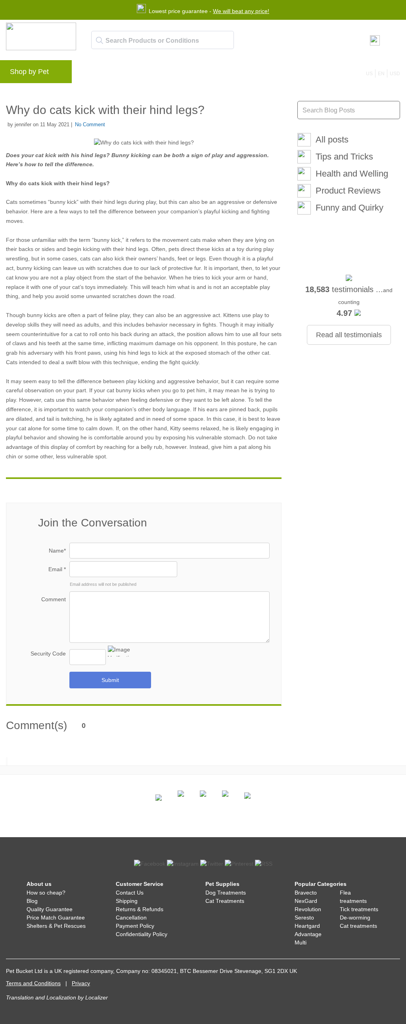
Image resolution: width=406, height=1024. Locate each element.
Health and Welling (352, 174)
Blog (122, 73)
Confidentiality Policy (141, 934)
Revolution (308, 909)
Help (207, 73)
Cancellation (131, 917)
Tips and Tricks (344, 156)
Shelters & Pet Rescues (56, 926)
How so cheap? (46, 892)
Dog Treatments (225, 892)
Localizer (96, 997)
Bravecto (306, 892)
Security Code (48, 653)
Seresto (304, 917)
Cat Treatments (224, 901)
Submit (110, 680)
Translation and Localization (41, 997)
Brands (95, 73)
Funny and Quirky (349, 208)
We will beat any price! (241, 11)
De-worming (355, 917)
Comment (53, 599)
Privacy (81, 983)
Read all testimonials (349, 335)
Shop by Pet (29, 72)
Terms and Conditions (33, 983)
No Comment (90, 124)
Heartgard (307, 926)
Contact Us (130, 892)
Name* (57, 550)
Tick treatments (359, 909)
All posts (332, 139)
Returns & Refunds (139, 909)
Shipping (127, 901)
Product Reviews (348, 191)
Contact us (239, 73)
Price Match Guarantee (56, 917)
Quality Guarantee (50, 909)
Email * (57, 569)
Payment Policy (135, 926)
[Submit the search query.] (99, 40)
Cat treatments (358, 926)
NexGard (306, 901)
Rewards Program (165, 73)
